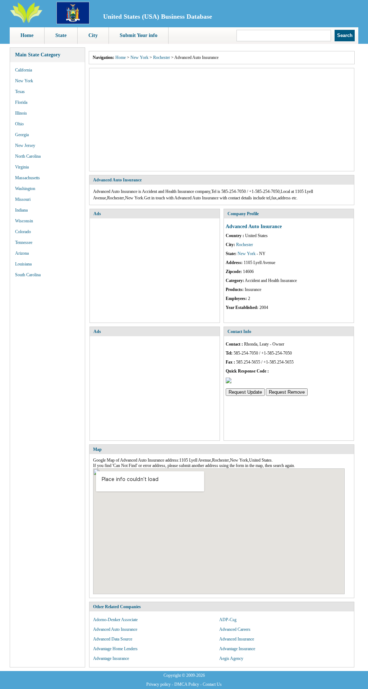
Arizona (22, 253)
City (93, 35)
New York (24, 80)
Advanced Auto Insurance (115, 629)
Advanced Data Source (112, 639)
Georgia (22, 134)
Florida (21, 102)
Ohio (19, 123)
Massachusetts (27, 177)
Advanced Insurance (236, 639)
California (23, 70)
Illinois (21, 113)
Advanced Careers (234, 629)
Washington (25, 188)
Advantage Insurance (237, 648)
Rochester (161, 57)
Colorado (23, 231)
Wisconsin (24, 220)
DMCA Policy (186, 684)
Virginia (22, 167)
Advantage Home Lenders (115, 648)
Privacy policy (158, 684)
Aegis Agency (231, 658)
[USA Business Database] (26, 21)
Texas (20, 91)
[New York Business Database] (72, 22)
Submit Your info (138, 35)
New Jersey (25, 145)
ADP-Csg (227, 619)
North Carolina (28, 156)
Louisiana (23, 264)
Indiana (21, 210)
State (60, 35)
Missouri (23, 199)
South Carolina (28, 274)
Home (26, 35)
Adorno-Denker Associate (115, 619)
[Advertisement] (222, 119)
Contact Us (212, 684)
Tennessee (23, 242)
